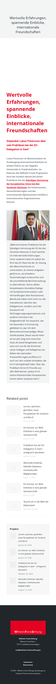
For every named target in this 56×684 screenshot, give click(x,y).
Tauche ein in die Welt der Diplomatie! (36, 503)
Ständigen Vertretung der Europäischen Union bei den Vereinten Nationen (27, 184)
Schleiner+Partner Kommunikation (28, 673)
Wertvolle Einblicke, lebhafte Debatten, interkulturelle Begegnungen (32, 468)
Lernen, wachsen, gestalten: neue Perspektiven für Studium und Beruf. (35, 412)
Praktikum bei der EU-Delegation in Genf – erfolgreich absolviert (34, 449)
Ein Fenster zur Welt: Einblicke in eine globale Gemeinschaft (35, 431)
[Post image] (14, 410)
